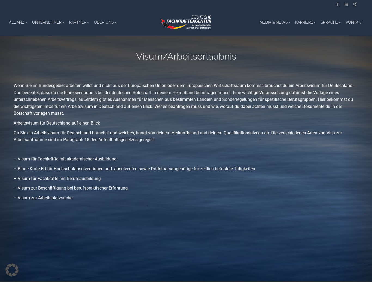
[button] (12, 270)
